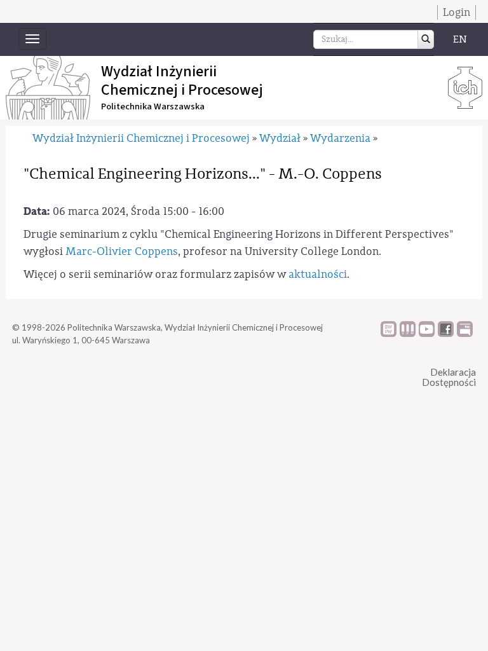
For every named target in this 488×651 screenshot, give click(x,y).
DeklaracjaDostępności (449, 377)
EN (460, 39)
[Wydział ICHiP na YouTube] (427, 333)
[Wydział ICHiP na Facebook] (446, 333)
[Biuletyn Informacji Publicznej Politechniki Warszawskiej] (465, 333)
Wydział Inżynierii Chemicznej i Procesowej (141, 138)
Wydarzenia (340, 138)
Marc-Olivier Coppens (121, 251)
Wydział (280, 138)
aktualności (317, 274)
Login (456, 12)
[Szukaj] (425, 39)
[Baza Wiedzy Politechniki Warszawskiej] (388, 333)
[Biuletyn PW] (408, 333)
